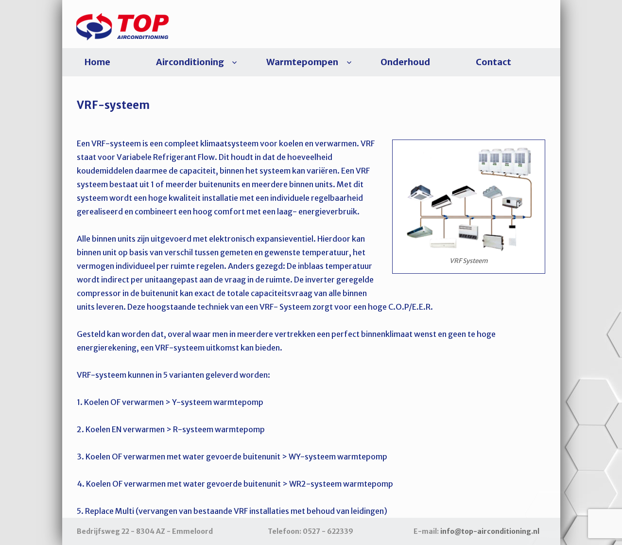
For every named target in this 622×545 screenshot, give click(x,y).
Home (97, 62)
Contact (493, 62)
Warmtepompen (302, 62)
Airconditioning (190, 62)
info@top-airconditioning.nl (489, 531)
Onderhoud (405, 62)
